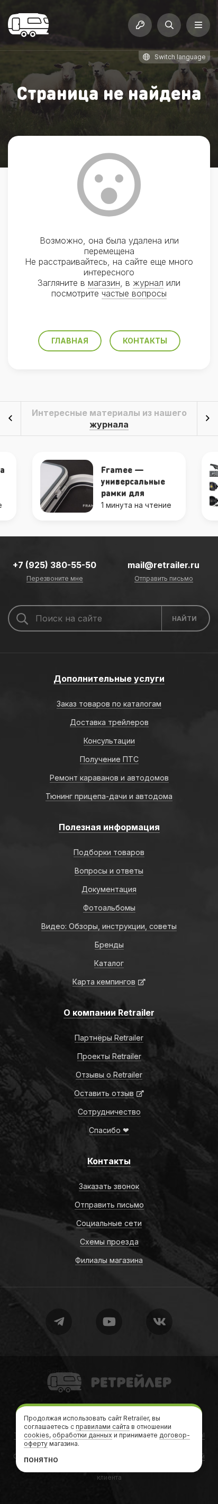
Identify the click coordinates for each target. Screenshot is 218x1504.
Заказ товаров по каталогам (109, 703)
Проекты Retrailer (109, 1056)
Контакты (145, 340)
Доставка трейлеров (109, 722)
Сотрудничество (109, 1111)
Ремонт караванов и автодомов (109, 777)
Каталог (109, 963)
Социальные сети (109, 1223)
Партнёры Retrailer (109, 1037)
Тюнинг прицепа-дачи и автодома (109, 796)
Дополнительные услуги (109, 678)
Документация (109, 889)
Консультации (109, 740)
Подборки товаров (109, 852)
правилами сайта (103, 1427)
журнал (148, 282)
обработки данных (82, 1435)
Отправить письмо (163, 578)
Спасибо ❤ (109, 1130)
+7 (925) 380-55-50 (54, 565)
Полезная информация (109, 827)
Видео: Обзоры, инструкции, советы (109, 926)
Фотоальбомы (109, 907)
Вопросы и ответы (109, 870)
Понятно (41, 1460)
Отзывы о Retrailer (109, 1074)
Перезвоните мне (54, 578)
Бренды (109, 944)
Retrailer (60, 1372)
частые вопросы (134, 293)
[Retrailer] (28, 25)
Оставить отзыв (104, 1093)
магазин (104, 282)
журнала (109, 424)
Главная (69, 340)
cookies (36, 1435)
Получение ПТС (109, 759)
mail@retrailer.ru (163, 565)
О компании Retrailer (109, 1012)
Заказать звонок (109, 1186)
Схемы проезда (109, 1241)
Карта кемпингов (103, 981)
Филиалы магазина (109, 1260)
